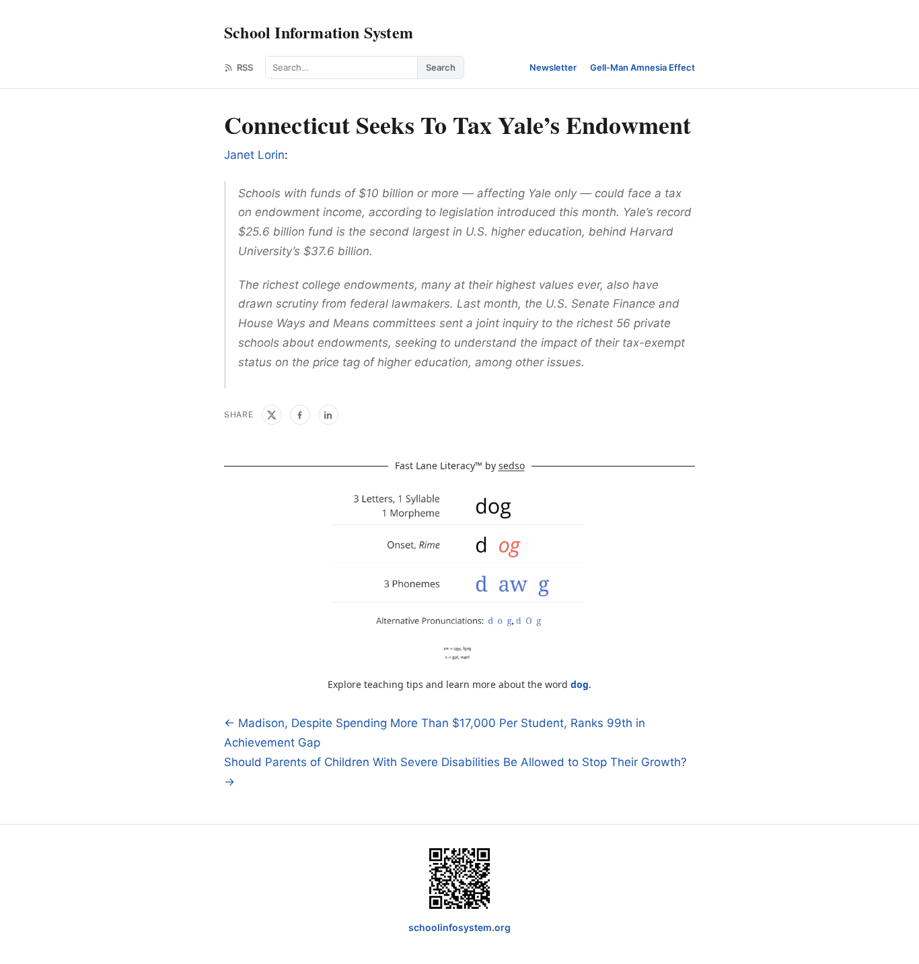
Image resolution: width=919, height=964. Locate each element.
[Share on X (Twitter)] (272, 415)
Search (440, 67)
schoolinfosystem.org (459, 927)
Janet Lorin (254, 155)
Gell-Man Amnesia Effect (642, 67)
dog (580, 684)
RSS (245, 67)
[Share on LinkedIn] (328, 415)
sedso (512, 465)
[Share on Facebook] (300, 415)
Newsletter (553, 67)
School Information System (318, 32)
